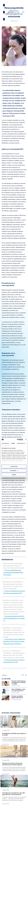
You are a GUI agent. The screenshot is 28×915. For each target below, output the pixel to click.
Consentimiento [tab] (5, 443)
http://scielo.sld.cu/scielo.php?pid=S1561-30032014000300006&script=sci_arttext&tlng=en (14, 618)
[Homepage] (13, 12)
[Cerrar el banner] (25, 439)
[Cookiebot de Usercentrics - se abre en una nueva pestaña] (17, 439)
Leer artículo (5, 744)
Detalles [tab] (13, 443)
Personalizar (13, 470)
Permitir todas (14, 466)
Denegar (14, 474)
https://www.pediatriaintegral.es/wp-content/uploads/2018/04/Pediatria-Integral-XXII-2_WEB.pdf (13, 572)
